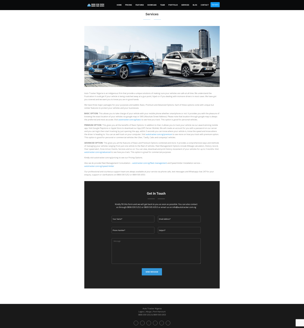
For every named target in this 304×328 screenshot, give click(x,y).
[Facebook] (136, 323)
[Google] (149, 323)
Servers (215, 4)
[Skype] (161, 323)
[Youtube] (155, 323)
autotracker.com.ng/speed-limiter (99, 166)
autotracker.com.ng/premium (159, 134)
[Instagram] (168, 323)
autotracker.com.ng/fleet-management (149, 163)
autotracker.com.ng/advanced (97, 152)
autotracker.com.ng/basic (129, 119)
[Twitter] (142, 323)
